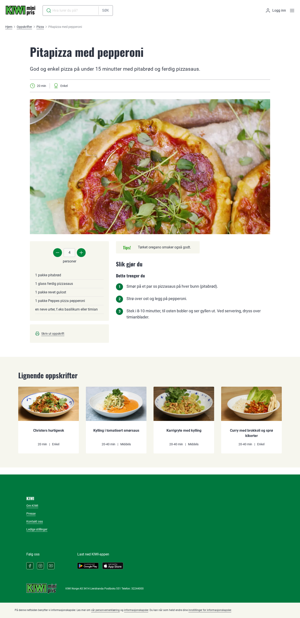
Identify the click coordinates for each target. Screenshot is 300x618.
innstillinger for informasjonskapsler (209, 610)
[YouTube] (50, 565)
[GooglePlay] (88, 565)
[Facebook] (29, 565)
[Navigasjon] (292, 10)
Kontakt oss (34, 521)
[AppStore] (112, 565)
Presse (31, 513)
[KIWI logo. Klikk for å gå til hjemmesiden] (20, 10)
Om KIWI (32, 505)
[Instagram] (40, 565)
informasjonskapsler (136, 610)
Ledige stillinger (36, 529)
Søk (105, 10)
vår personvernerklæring (105, 610)
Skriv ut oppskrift (52, 333)
